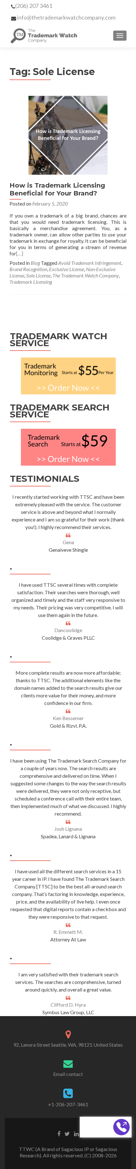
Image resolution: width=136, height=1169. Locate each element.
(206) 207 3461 (33, 5)
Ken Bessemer (68, 718)
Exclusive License (66, 269)
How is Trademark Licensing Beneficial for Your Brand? (57, 189)
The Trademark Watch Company (86, 275)
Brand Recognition (28, 269)
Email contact (68, 1074)
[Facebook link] (58, 1133)
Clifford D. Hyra (68, 1005)
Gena (68, 542)
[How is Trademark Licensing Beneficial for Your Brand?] (68, 134)
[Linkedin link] (76, 1133)
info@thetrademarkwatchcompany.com (66, 17)
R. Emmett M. (68, 932)
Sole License (38, 275)
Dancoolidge (68, 630)
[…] (19, 253)
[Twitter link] (67, 1133)
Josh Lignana (68, 829)
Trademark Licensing (30, 282)
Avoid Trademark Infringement (89, 263)
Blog (35, 263)
